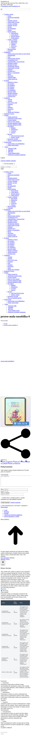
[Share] (3, 732)
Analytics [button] (3, 700)
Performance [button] (4, 690)
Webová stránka (5, 493)
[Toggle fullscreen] (5, 732)
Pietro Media (4, 507)
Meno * (3, 489)
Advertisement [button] (5, 710)
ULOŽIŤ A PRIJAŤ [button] (6, 727)
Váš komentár (4, 474)
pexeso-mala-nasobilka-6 (7, 361)
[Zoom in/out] (6, 732)
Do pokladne (12, 160)
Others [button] (2, 719)
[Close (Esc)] (1, 732)
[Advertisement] (15, 343)
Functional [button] (3, 681)
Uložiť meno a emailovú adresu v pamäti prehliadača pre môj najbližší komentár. (13, 498)
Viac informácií (5, 558)
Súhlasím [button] (11, 558)
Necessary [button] (3, 589)
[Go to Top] (15, 550)
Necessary (5, 590)
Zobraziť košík (5, 160)
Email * (3, 491)
